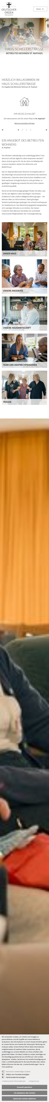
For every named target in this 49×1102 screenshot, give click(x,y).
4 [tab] (30, 130)
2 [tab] (22, 130)
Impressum (34, 1081)
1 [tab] (18, 130)
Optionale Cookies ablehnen (24, 1098)
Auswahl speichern (24, 1087)
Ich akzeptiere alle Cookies (24, 1093)
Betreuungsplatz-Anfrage (25, 123)
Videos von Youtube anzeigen (17, 1074)
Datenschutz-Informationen (14, 1081)
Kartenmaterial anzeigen (16, 1077)
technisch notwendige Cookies (18, 1071)
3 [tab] (26, 130)
